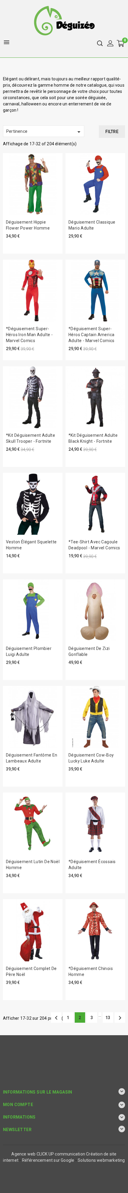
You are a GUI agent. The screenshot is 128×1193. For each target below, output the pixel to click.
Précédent (56, 1018)
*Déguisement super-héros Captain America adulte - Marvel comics (91, 334)
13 (107, 1017)
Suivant (120, 1018)
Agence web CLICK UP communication (48, 1154)
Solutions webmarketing (101, 1160)
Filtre (111, 131)
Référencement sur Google (48, 1160)
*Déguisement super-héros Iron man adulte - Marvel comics (29, 334)
